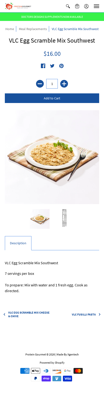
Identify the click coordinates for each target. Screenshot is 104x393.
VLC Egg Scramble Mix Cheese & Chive (29, 314)
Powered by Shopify (52, 362)
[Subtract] (40, 84)
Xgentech (73, 354)
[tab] (18, 243)
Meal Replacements (33, 29)
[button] (68, 6)
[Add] (64, 84)
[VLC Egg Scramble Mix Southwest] (52, 157)
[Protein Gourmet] (18, 6)
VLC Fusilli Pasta (84, 314)
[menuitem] (68, 6)
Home (9, 29)
